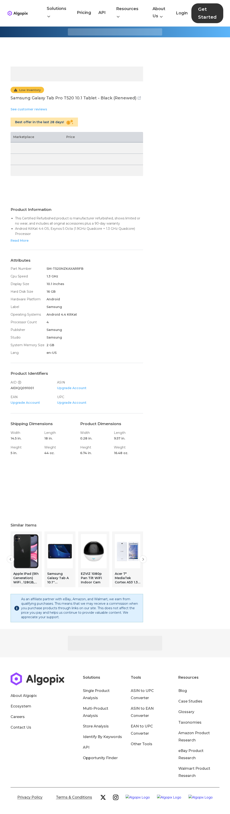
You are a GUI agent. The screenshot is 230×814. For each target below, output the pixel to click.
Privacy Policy (29, 797)
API (102, 12)
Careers (18, 717)
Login (182, 13)
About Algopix (24, 696)
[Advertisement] (115, 52)
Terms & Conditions (74, 797)
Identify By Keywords (102, 737)
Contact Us (21, 727)
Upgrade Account (71, 388)
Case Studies (190, 701)
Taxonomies (189, 722)
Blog (182, 691)
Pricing (84, 12)
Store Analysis (96, 726)
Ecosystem (21, 706)
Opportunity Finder (100, 758)
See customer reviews (29, 109)
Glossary (186, 712)
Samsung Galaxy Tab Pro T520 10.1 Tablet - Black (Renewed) (73, 98)
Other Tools (141, 744)
